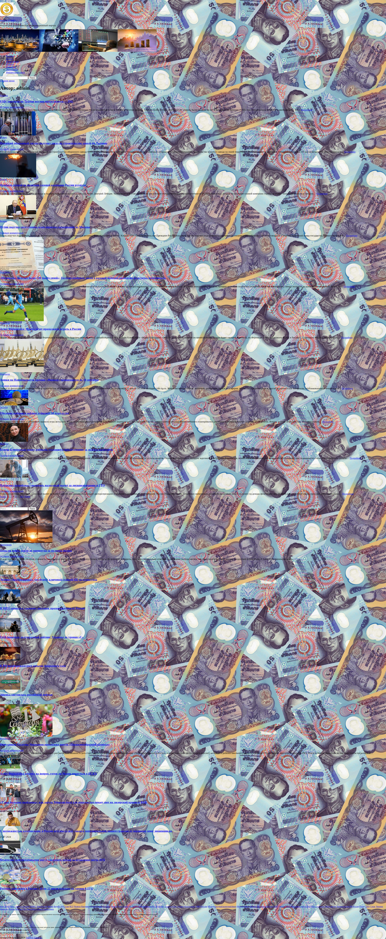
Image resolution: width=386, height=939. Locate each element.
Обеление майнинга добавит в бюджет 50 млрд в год (34, 413)
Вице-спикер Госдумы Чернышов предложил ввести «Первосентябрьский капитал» (55, 744)
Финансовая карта (15, 72)
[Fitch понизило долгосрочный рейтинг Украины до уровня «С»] (10, 631)
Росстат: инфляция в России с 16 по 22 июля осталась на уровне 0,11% (46, 888)
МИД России (201, 906)
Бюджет (57, 906)
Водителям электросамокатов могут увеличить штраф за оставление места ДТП (52, 859)
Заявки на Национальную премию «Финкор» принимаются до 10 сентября (49, 379)
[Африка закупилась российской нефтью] (10, 688)
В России (65, 906)
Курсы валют (190, 906)
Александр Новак (7, 906)
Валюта (10, 56)
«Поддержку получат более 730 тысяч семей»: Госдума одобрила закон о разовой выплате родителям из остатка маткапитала (83, 277)
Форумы (19, 909)
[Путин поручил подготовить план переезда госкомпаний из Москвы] (193, 207)
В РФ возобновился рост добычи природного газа (33, 665)
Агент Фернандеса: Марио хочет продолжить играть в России (40, 329)
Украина (379, 906)
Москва (253, 906)
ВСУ (72, 906)
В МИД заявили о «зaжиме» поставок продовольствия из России (42, 608)
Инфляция (147, 906)
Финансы (11, 67)
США (367, 906)
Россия (356, 906)
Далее (27, 496)
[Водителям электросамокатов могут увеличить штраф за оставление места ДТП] (10, 854)
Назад (3, 496)
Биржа (50, 906)
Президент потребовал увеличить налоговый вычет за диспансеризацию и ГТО (52, 485)
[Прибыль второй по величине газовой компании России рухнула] (193, 165)
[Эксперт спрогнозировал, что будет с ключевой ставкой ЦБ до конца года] (10, 573)
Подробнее (306, 110)
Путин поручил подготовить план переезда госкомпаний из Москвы (45, 227)
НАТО (276, 906)
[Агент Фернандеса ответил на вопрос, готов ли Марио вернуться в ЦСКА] (10, 767)
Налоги (10, 64)
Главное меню (7, 80)
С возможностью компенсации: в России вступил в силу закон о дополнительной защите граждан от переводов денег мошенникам (86, 831)
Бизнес (9, 59)
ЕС (130, 906)
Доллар (125, 906)
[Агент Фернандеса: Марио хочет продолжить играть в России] (193, 305)
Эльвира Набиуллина (45, 909)
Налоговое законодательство (298, 906)
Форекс (11, 909)
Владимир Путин (88, 906)
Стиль (372, 906)
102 (22, 496)
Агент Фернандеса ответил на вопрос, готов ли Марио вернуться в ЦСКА (48, 773)
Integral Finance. (8, 20)
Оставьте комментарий (12, 107)
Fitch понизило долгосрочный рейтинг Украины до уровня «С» (42, 637)
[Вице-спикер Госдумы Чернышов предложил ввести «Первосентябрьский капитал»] (26, 736)
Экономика (12, 69)
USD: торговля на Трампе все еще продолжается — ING (36, 101)
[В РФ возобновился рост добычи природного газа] (10, 660)
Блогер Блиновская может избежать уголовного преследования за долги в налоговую (56, 449)
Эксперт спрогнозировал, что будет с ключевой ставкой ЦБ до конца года (48, 579)
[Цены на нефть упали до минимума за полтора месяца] (26, 542)
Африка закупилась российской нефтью (26, 694)
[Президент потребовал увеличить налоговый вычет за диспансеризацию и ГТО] (193, 469)
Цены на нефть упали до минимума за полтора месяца (36, 550)
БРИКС (33, 906)
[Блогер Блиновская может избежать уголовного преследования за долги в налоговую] (193, 432)
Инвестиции (12, 61)
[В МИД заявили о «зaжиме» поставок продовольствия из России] (10, 602)
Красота (168, 906)
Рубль (361, 906)
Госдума (106, 906)
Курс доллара (178, 906)
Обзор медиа (330, 906)
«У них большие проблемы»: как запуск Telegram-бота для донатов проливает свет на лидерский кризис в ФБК (73, 802)
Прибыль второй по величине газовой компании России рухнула (43, 185)
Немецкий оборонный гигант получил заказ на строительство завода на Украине (53, 143)
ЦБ (24, 909)
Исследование (158, 906)
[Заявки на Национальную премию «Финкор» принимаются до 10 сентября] (193, 356)
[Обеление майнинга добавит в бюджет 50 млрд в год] (193, 398)
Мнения (240, 906)
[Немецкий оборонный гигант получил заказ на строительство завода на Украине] (193, 123)
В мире (99, 906)
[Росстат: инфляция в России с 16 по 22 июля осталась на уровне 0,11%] (10, 882)
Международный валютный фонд (222, 906)
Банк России (42, 906)
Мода (246, 906)
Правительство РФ (344, 906)
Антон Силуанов (22, 906)
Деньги (114, 906)
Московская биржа (265, 906)
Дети (119, 906)
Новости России (317, 906)
